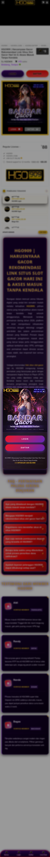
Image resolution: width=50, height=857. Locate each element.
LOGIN (25, 439)
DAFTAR (25, 448)
